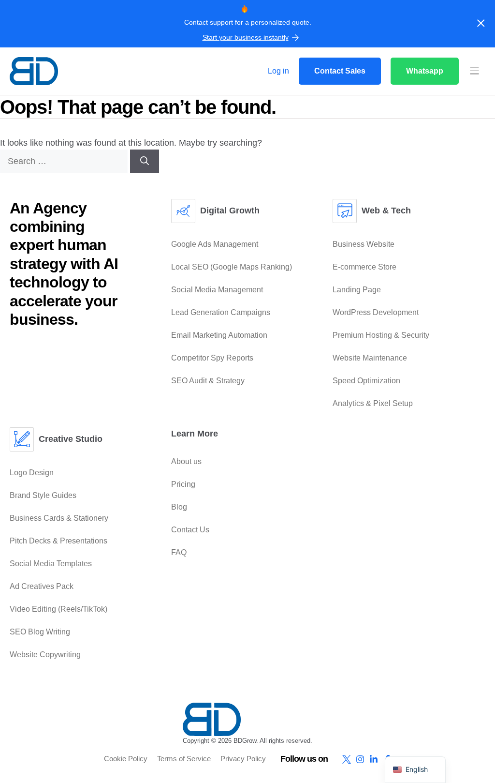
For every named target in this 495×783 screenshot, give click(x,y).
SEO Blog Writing (40, 632)
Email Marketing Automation (219, 335)
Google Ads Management (214, 244)
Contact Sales (339, 71)
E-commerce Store (364, 267)
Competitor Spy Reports (212, 358)
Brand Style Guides (43, 495)
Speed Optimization (366, 380)
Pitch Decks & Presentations (58, 541)
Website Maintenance (370, 358)
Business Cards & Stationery (59, 518)
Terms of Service (184, 758)
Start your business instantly (246, 37)
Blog (179, 507)
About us (186, 461)
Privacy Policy (243, 758)
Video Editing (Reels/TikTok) (58, 609)
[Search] (144, 161)
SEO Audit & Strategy (208, 380)
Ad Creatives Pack (41, 586)
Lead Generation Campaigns (220, 312)
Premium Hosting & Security (381, 335)
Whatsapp (424, 71)
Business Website (363, 244)
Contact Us (190, 530)
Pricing (183, 484)
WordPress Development (376, 312)
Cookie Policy (125, 758)
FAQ (179, 552)
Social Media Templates (51, 563)
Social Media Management (217, 290)
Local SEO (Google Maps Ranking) (231, 267)
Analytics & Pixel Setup (373, 403)
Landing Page (357, 290)
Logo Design (32, 472)
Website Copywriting (45, 654)
